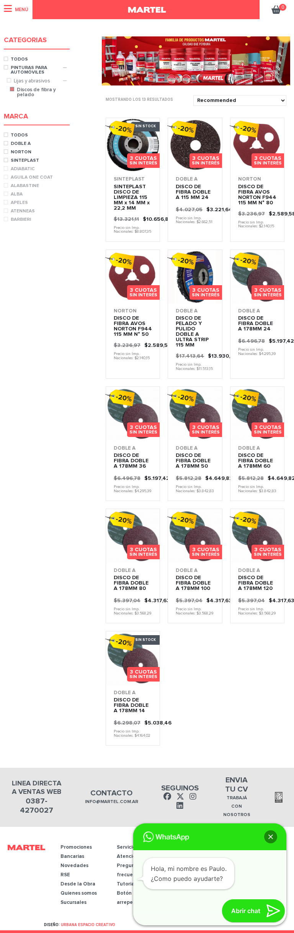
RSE (65, 874)
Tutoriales (129, 884)
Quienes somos (78, 893)
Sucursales (73, 902)
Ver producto (119, 160)
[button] (270, 836)
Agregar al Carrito (146, 162)
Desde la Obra (77, 884)
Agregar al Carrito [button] (208, 162)
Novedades (74, 865)
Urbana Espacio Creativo (88, 924)
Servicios (127, 847)
